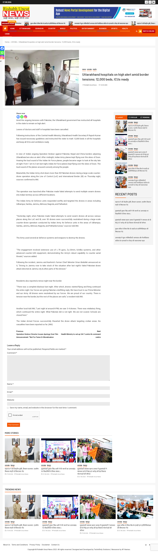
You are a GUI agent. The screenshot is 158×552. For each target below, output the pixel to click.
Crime (7, 34)
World (62, 28)
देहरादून (13, 465)
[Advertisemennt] (104, 13)
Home (12, 28)
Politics (73, 28)
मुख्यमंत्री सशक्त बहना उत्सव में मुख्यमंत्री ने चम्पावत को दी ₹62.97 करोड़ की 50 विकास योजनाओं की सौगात (92, 471)
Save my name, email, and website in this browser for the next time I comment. (43, 408)
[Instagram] (25, 116)
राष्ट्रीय (95, 69)
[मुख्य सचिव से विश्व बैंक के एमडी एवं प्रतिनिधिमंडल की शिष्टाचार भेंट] (121, 168)
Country (51, 28)
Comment (12, 353)
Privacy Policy (34, 545)
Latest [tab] (120, 117)
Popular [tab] (133, 117)
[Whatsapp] (21, 116)
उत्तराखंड (89, 69)
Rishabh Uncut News (90, 85)
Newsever (115, 549)
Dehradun (39, 28)
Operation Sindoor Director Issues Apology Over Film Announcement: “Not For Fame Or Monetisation (37, 334)
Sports (114, 28)
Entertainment (88, 28)
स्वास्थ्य (84, 69)
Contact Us (55, 545)
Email (10, 392)
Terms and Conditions (20, 545)
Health (125, 28)
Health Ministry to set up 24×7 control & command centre (81, 334)
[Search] (136, 31)
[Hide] (1, 61)
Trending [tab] (146, 117)
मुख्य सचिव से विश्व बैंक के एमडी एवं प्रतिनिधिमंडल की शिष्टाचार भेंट (29, 23)
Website (10, 400)
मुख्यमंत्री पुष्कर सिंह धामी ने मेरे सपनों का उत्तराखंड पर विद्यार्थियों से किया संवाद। (139, 141)
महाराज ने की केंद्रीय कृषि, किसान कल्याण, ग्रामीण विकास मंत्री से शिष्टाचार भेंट (138, 128)
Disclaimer (46, 545)
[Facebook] (18, 116)
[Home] (5, 28)
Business (103, 28)
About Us (6, 545)
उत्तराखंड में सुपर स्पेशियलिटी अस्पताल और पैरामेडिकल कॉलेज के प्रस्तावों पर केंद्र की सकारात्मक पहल (83, 23)
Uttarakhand (25, 28)
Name (10, 384)
